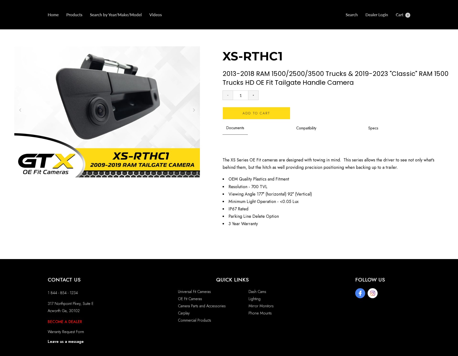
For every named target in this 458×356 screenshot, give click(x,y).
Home (53, 14)
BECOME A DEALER (65, 321)
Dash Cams (257, 291)
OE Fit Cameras (190, 299)
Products (74, 14)
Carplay (184, 313)
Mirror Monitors (261, 306)
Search (352, 14)
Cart (402, 14)
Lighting (254, 299)
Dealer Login (376, 14)
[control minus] (228, 95)
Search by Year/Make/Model (116, 14)
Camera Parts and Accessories (202, 306)
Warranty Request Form (66, 332)
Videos (155, 14)
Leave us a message (66, 341)
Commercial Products (194, 320)
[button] (194, 110)
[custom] (360, 293)
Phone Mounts (260, 313)
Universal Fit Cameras (194, 291)
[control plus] (253, 95)
